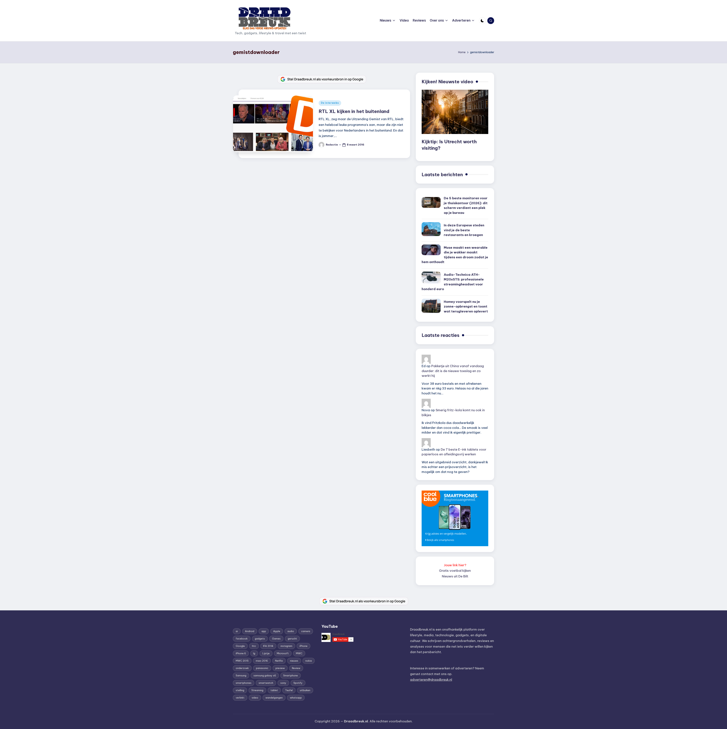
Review (296, 668)
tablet (274, 690)
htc (254, 645)
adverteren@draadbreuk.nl (431, 680)
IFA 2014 (268, 645)
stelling (240, 690)
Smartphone (290, 675)
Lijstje (266, 653)
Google (240, 645)
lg (254, 653)
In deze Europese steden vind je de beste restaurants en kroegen (464, 230)
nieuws (294, 660)
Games (276, 638)
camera (305, 631)
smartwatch (266, 682)
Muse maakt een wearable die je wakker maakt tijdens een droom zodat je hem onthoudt (455, 254)
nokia (308, 660)
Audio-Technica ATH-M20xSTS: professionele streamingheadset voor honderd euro (453, 282)
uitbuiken (305, 690)
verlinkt (240, 697)
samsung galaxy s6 (265, 675)
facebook (242, 638)
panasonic (262, 668)
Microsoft (283, 653)
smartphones (243, 682)
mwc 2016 (262, 660)
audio (290, 631)
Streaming (257, 690)
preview (280, 668)
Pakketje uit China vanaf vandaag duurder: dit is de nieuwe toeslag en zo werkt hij (453, 371)
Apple (276, 631)
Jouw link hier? (455, 565)
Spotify (298, 682)
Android (249, 631)
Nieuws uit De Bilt (455, 576)
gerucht (292, 638)
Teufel (289, 690)
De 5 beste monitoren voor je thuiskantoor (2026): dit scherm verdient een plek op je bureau (466, 205)
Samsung (241, 675)
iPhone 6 (241, 653)
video (255, 697)
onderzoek (242, 668)
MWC (299, 653)
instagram (286, 645)
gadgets (260, 638)
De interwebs (330, 102)
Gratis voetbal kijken (455, 571)
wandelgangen (274, 697)
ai (237, 631)
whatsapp (296, 697)
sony (283, 682)
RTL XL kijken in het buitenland (354, 111)
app (263, 631)
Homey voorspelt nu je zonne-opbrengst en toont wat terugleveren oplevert (466, 306)
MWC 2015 (242, 660)
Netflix (279, 660)
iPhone (303, 645)
